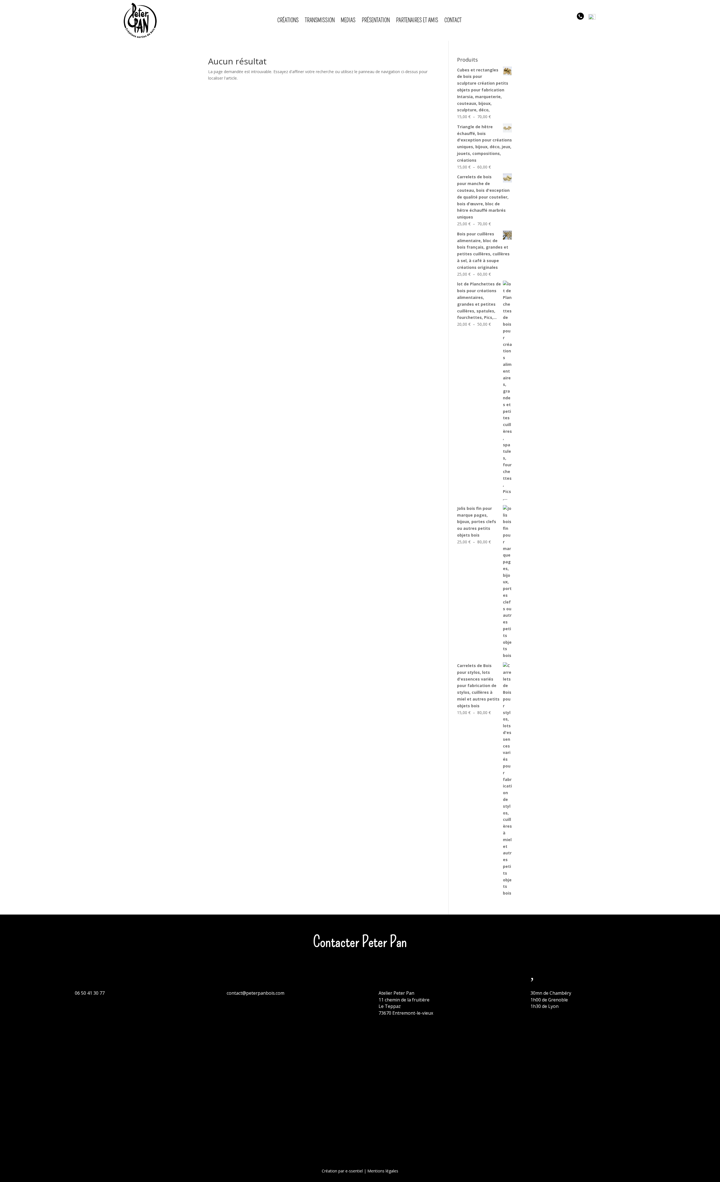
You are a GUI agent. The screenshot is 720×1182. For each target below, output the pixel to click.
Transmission (320, 20)
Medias (348, 20)
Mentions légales (382, 1171)
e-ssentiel (354, 1171)
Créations (288, 20)
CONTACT (453, 20)
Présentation (376, 20)
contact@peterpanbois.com (255, 993)
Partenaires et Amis (417, 20)
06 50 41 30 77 (90, 993)
